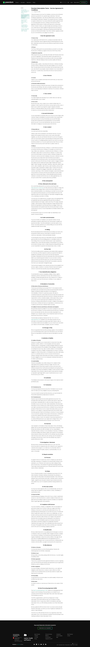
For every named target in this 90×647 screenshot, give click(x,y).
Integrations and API (48, 638)
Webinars (47, 635)
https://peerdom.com (35, 319)
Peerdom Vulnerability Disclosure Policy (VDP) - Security (25, 29)
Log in (71, 2)
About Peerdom (70, 634)
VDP (73, 644)
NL (77, 643)
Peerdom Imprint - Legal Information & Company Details (24, 25)
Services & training (48, 634)
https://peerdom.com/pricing (37, 187)
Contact (68, 635)
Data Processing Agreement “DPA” (40, 590)
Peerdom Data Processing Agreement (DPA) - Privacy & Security (25, 11)
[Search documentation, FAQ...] (68, 2)
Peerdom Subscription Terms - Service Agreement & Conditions (25, 16)
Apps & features (37, 634)
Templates (36, 635)
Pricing (34, 2)
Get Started (83, 2)
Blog (57, 637)
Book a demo (76, 2)
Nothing (19, 644)
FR (64, 2)
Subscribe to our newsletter (45, 628)
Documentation (48, 637)
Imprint (71, 644)
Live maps (36, 637)
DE (62, 2)
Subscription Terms (62, 644)
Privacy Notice (67, 644)
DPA (57, 644)
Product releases (59, 635)
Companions (58, 634)
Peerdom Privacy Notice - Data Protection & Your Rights (24, 21)
